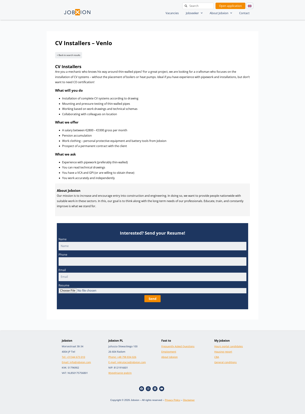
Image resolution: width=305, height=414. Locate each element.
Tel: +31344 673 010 (73, 357)
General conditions (225, 362)
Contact (244, 13)
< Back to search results (68, 55)
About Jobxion (219, 13)
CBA (216, 357)
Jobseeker (192, 13)
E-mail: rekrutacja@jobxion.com (127, 362)
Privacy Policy (172, 400)
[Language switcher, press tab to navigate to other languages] (249, 6)
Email (62, 270)
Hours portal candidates (228, 346)
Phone (63, 255)
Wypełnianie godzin (120, 373)
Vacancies (172, 13)
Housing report (223, 351)
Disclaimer (189, 400)
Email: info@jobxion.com (76, 362)
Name (63, 239)
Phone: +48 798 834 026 (122, 357)
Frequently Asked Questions (178, 346)
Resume (64, 285)
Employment (168, 351)
